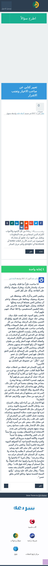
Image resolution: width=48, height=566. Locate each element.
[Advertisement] (24, 58)
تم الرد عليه (35, 278)
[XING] (12, 223)
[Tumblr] (7, 223)
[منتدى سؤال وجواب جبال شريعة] (35, 4)
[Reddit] (26, 223)
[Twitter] (36, 223)
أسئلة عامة (20, 113)
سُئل (42, 113)
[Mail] (21, 223)
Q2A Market (42, 495)
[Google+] (31, 223)
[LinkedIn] (17, 223)
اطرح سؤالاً (28, 18)
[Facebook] (41, 223)
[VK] (21, 227)
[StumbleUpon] (26, 227)
